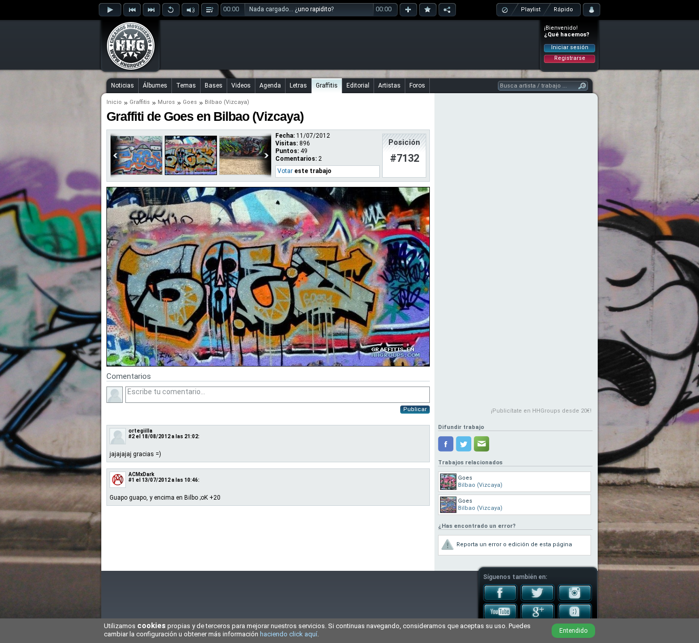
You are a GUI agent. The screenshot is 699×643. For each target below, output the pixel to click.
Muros (166, 102)
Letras (298, 85)
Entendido (573, 630)
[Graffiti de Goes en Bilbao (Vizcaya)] (268, 364)
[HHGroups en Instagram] (575, 599)
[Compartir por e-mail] (481, 444)
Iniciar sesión (569, 47)
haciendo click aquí (288, 634)
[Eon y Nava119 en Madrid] (245, 173)
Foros (417, 85)
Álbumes (155, 85)
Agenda (270, 85)
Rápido (563, 9)
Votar (285, 171)
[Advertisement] (350, 45)
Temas (186, 85)
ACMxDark (141, 474)
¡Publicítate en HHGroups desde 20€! (541, 411)
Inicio (114, 102)
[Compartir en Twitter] (463, 444)
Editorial (357, 85)
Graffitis (327, 85)
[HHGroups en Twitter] (537, 599)
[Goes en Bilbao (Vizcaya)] (137, 173)
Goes (190, 102)
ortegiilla (140, 431)
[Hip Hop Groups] (127, 69)
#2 (131, 436)
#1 (131, 480)
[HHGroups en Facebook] (500, 599)
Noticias (122, 85)
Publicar (415, 409)
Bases (214, 85)
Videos (241, 85)
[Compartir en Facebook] (445, 444)
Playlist (530, 9)
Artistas (389, 85)
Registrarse (569, 58)
